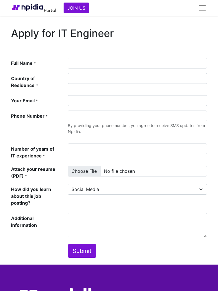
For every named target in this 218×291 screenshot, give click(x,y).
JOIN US (76, 8)
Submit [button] (82, 251)
